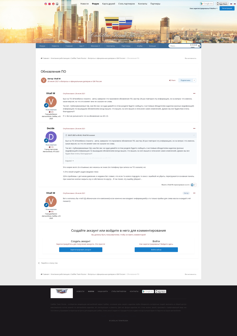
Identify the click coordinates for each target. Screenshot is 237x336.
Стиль (110, 316)
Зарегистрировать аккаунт (80, 250)
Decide (50, 128)
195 (51, 147)
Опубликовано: (74, 93)
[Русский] (231, 4)
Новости (84, 3)
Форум (95, 3)
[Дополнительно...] (194, 93)
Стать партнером (126, 3)
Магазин (95, 46)
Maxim (164, 185)
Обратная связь (122, 316)
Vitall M (57, 78)
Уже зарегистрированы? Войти (203, 8)
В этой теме (194, 46)
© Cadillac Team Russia (118, 320)
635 (51, 112)
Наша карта (103, 291)
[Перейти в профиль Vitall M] (43, 80)
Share (172, 80)
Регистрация (227, 8)
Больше (152, 46)
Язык (103, 316)
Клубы (139, 46)
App (81, 46)
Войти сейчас (156, 250)
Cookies (133, 316)
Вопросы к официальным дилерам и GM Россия (81, 81)
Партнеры (155, 3)
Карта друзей (108, 3)
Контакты (142, 3)
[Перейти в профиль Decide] (51, 136)
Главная (69, 46)
